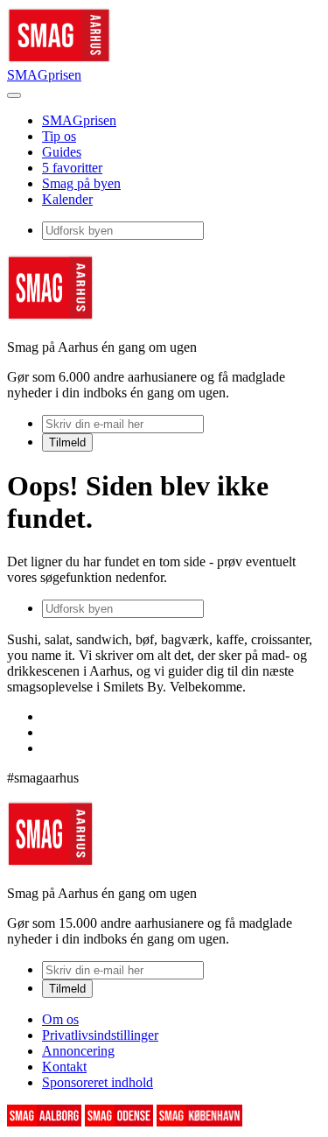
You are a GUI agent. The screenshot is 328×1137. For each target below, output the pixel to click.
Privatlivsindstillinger (100, 1035)
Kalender (67, 199)
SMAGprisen (44, 74)
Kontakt (64, 1066)
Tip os (59, 136)
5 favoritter (72, 167)
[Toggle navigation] (14, 95)
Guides (61, 151)
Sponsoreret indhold (97, 1082)
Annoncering (78, 1050)
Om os (60, 1019)
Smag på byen (81, 183)
